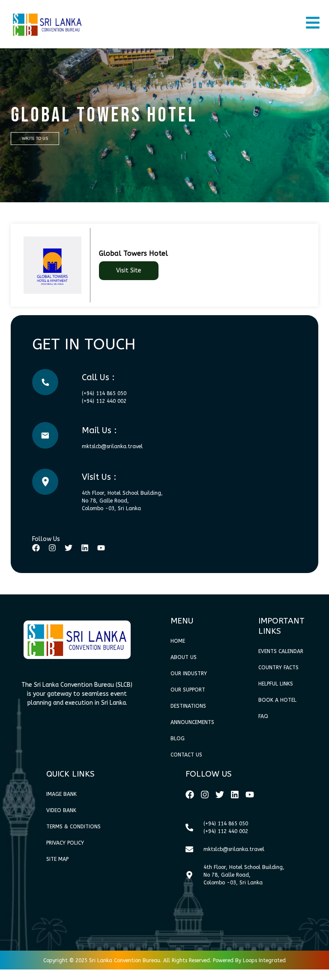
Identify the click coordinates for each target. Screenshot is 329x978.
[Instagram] (52, 548)
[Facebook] (36, 548)
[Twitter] (68, 548)
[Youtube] (101, 548)
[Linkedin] (85, 548)
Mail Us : (99, 430)
